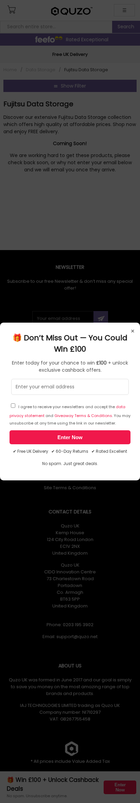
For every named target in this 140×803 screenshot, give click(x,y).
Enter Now (70, 437)
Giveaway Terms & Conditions (83, 415)
